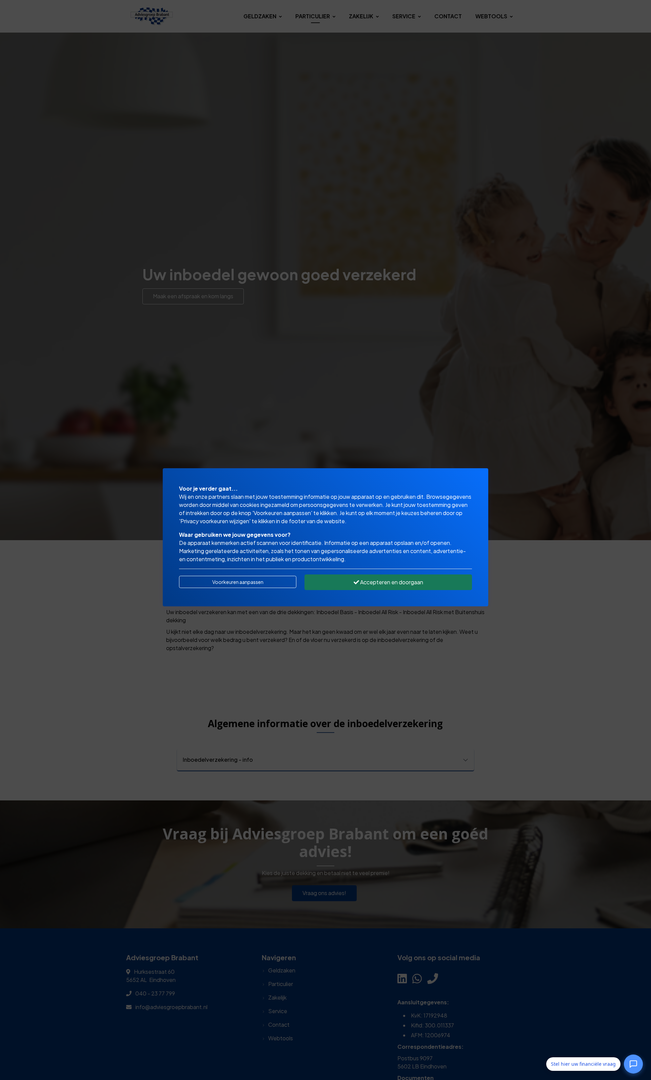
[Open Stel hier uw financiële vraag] (633, 1062)
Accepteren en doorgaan (391, 582)
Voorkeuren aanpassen (237, 582)
